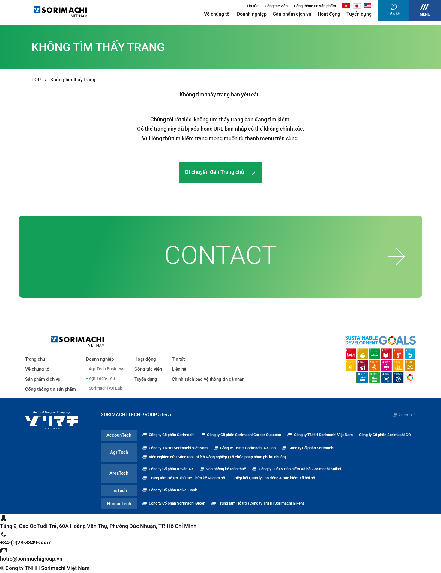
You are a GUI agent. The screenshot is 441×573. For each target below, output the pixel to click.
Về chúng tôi (217, 14)
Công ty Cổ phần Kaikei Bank (173, 490)
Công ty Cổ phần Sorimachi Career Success (244, 434)
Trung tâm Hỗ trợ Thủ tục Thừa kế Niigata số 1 (188, 478)
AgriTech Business (106, 368)
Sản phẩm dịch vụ (292, 14)
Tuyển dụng (359, 14)
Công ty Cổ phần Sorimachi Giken (177, 503)
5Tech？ (407, 414)
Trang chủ (35, 359)
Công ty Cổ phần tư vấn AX (171, 469)
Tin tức (253, 6)
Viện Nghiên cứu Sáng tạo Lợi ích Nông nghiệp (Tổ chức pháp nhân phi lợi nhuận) (217, 457)
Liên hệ (179, 369)
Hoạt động (329, 14)
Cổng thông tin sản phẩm (315, 6)
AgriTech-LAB (102, 378)
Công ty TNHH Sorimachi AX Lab (248, 448)
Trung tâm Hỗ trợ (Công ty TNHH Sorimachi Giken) (261, 503)
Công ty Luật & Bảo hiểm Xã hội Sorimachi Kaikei (300, 469)
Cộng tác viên (276, 6)
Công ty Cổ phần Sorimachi (171, 434)
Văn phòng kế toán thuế (226, 469)
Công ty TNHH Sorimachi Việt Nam (323, 434)
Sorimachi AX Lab (105, 388)
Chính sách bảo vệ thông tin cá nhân (208, 379)
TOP (36, 80)
